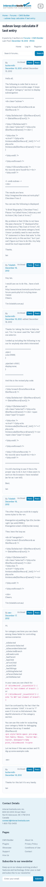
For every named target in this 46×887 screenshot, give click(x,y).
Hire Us (5, 855)
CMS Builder (24, 15)
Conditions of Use (32, 848)
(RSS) (31, 41)
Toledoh (11, 265)
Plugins (5, 844)
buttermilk (10, 65)
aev (9, 613)
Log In (27, 47)
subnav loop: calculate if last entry (19, 18)
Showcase (6, 848)
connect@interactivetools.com (15, 820)
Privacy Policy (31, 844)
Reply (30, 63)
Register (38, 47)
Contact (28, 851)
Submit (38, 879)
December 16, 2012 (13, 319)
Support (6, 851)
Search (40, 53)
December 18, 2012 (20, 41)
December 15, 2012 (13, 68)
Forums (13, 15)
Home (5, 15)
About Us (29, 840)
